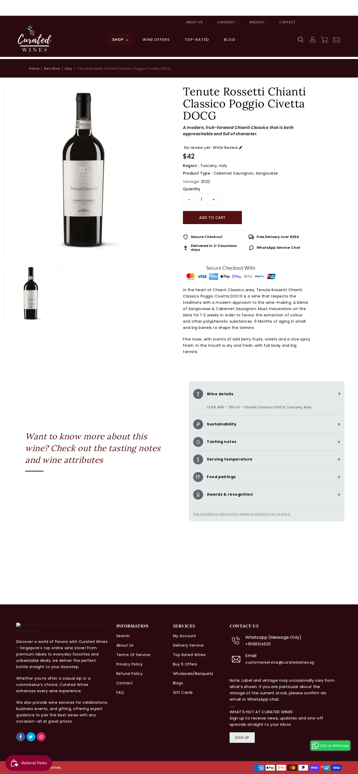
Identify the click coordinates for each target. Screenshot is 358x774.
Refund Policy (129, 673)
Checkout (226, 22)
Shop (120, 39)
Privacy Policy (129, 664)
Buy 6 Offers (185, 664)
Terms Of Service (133, 654)
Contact (287, 22)
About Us (194, 22)
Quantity (191, 189)
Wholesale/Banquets (193, 673)
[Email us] (336, 39)
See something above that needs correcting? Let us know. (242, 514)
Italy (68, 68)
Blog (229, 39)
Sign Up (242, 737)
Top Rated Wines (189, 654)
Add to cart (212, 217)
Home (34, 68)
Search (123, 635)
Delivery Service (188, 645)
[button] (301, 40)
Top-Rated (197, 39)
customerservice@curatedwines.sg (279, 662)
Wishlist (257, 22)
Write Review (225, 147)
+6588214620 (258, 644)
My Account (184, 635)
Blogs (178, 683)
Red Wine (52, 68)
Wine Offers (156, 39)
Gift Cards (183, 692)
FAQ (120, 692)
